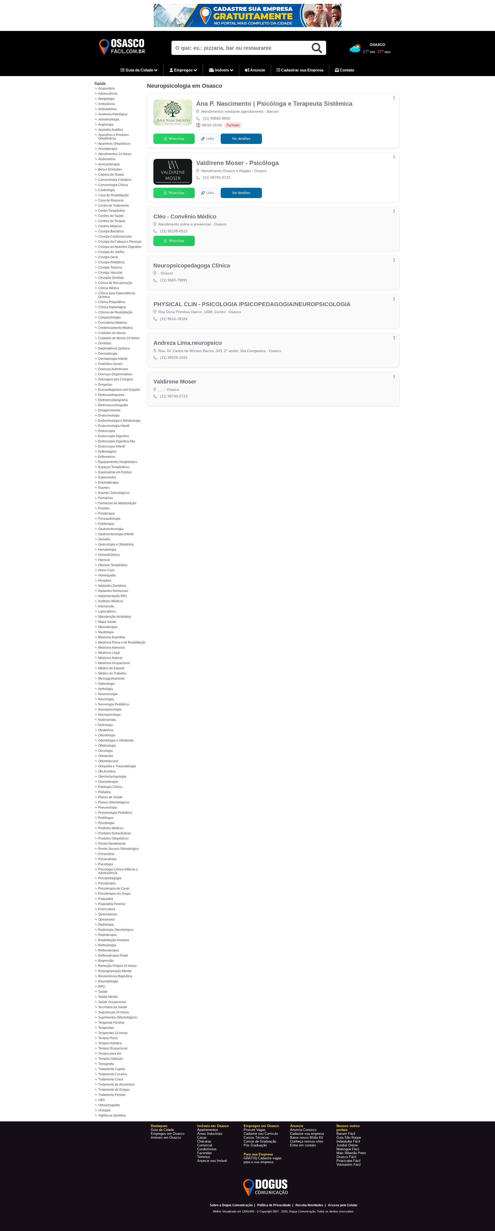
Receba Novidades (309, 1205)
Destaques (159, 1126)
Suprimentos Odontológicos (117, 1017)
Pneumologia (107, 807)
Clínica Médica (108, 288)
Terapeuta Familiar (111, 1022)
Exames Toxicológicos (113, 493)
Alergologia (106, 99)
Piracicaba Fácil (348, 1161)
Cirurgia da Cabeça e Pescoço (119, 241)
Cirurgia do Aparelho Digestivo (119, 247)
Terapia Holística (110, 1043)
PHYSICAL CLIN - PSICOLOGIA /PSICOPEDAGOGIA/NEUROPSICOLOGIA (252, 304)
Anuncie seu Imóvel (212, 1161)
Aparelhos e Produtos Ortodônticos (113, 136)
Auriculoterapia (109, 164)
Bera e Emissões (110, 169)
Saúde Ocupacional (112, 1002)
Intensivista (106, 606)
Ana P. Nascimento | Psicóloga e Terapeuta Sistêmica (274, 103)
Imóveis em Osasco (166, 1137)
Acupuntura (106, 88)
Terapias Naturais (110, 1059)
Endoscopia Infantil (111, 446)
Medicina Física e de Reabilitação (122, 642)
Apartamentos (207, 1130)
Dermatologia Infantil (112, 359)
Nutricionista (107, 720)
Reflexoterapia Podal (113, 955)
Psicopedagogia (109, 878)
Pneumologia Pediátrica (115, 812)
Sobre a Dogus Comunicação (231, 1205)
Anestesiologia (108, 119)
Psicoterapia (107, 883)
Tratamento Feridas (112, 1095)
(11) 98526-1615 (173, 357)
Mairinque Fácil (347, 1149)
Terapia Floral (108, 1038)
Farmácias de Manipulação (117, 503)
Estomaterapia (108, 482)
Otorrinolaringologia (112, 776)
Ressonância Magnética (115, 976)
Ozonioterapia (108, 782)
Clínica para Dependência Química (116, 295)
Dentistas (104, 343)
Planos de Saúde (110, 797)
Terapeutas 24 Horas (113, 1033)
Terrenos (203, 1157)
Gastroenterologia (110, 529)
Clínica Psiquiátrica (111, 302)
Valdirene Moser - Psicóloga (237, 162)
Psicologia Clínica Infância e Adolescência (118, 871)
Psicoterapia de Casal (113, 888)
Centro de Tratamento (113, 205)
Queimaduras (107, 914)
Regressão (106, 961)
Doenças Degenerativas (115, 374)
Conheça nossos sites (306, 1141)
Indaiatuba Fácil (348, 1141)
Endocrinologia (109, 415)
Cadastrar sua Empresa (301, 70)
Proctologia (106, 823)
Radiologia (106, 924)
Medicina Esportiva (111, 637)
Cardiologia (106, 190)
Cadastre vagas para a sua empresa (263, 1160)
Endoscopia (106, 431)
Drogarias (105, 384)
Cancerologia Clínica (113, 185)
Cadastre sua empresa (307, 1134)
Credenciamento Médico (115, 328)
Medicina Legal (109, 653)
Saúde (100, 83)
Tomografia (106, 1064)
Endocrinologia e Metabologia (119, 420)
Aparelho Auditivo (110, 130)
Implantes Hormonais (113, 591)
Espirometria (107, 477)
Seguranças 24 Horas (113, 1012)
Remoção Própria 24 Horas (117, 966)
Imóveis (222, 70)
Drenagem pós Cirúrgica (115, 379)
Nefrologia (105, 689)
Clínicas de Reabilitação (115, 312)
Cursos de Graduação (260, 1141)
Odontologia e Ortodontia (116, 740)
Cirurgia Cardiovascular (115, 236)
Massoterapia (107, 627)
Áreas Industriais (209, 1134)
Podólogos (105, 818)
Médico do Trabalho (112, 673)
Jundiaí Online (347, 1145)
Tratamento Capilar (111, 1069)
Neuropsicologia (109, 709)
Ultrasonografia (109, 1105)
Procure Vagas (255, 1130)
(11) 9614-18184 (173, 319)
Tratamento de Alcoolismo (116, 1084)
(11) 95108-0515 (173, 231)
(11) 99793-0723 (216, 177)
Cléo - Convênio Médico (184, 216)
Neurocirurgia (108, 694)
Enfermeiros (106, 457)
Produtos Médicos (110, 828)
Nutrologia (105, 725)
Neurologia (106, 699)
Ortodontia (105, 756)
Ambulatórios (107, 109)
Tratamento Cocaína (112, 1074)
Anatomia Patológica (112, 114)
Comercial (204, 1145)
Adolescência (107, 93)
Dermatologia (107, 353)
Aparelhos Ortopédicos (114, 143)
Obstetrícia (105, 730)
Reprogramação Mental (114, 971)
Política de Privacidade (274, 1205)
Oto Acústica (107, 771)
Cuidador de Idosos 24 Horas (118, 338)
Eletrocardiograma (111, 395)
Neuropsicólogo (109, 714)
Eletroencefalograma (113, 400)
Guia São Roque (348, 1137)
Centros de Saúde (111, 216)
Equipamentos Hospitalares (117, 462)
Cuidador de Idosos (112, 333)
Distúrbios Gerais (110, 364)
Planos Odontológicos (113, 802)
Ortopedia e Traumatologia (117, 766)
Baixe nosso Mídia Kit (306, 1137)
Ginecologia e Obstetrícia (116, 544)
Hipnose (104, 560)
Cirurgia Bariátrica (111, 231)
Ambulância (106, 104)
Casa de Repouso (111, 200)
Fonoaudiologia (109, 518)
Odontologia (107, 735)
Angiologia (105, 124)
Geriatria (104, 539)
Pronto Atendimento (112, 843)
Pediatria (104, 792)
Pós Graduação (255, 1145)
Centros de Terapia (111, 221)
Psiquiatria (105, 899)
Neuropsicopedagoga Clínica (191, 265)
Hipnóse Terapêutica (112, 565)
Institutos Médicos (110, 601)
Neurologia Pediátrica (113, 704)
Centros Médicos (110, 226)
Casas (202, 1137)
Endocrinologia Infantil (114, 426)
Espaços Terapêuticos (113, 467)
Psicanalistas (107, 859)
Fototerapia (106, 524)
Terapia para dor (109, 1053)
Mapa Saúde (107, 622)
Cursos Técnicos (256, 1137)
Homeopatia (107, 575)
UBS (101, 1100)
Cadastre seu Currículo (261, 1134)
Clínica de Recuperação (115, 283)
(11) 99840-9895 (216, 118)
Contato (346, 70)
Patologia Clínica (110, 787)
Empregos (183, 70)
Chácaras (204, 1141)
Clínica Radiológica (112, 307)
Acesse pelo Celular (343, 1205)
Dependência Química (114, 348)
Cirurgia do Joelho (111, 252)
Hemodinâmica (109, 555)
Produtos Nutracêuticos (114, 833)
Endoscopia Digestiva (113, 436)
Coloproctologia (109, 317)
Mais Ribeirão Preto (351, 1153)
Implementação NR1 (112, 596)
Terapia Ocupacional (112, 1048)
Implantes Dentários (112, 586)
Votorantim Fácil (348, 1165)
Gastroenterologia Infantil (116, 534)
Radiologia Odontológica (115, 930)
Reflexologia (107, 945)
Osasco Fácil (346, 1157)
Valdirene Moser (174, 381)
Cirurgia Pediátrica (111, 262)
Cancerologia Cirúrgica (114, 180)
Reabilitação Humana (113, 940)
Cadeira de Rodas (111, 174)
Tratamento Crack (110, 1079)
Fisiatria (103, 508)
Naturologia (106, 684)
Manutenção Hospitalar (114, 616)
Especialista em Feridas (115, 472)
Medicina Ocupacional (114, 663)
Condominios (207, 1149)
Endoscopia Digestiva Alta (116, 441)
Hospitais (104, 580)
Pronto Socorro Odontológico (118, 849)
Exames (104, 488)
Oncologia (105, 751)
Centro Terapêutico (111, 211)
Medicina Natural (110, 658)
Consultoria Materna (112, 322)
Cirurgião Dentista (111, 278)
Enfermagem (107, 451)
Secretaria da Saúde (112, 1007)
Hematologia (107, 549)
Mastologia (106, 632)
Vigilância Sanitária (112, 1115)
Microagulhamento (111, 678)
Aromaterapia (107, 149)
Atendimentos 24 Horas (114, 154)
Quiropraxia (106, 919)
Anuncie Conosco (303, 1130)
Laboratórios (107, 611)
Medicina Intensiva (111, 647)
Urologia (104, 1110)
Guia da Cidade (139, 70)
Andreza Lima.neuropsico (187, 343)
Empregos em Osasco (167, 1134)
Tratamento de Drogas (114, 1089)
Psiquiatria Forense (112, 904)
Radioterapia (107, 935)
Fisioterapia (106, 513)
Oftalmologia (107, 745)
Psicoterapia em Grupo (114, 893)
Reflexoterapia (108, 950)
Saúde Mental (108, 997)
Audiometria (106, 159)
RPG (101, 986)
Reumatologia (108, 981)
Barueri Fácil (345, 1134)
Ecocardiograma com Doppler (119, 390)
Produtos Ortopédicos (113, 838)
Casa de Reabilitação (113, 195)
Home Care (106, 570)
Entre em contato (303, 1145)
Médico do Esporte (111, 668)
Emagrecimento (109, 410)
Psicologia (105, 864)
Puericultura (106, 909)
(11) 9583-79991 (173, 280)
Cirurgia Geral (108, 257)
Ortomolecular (108, 761)
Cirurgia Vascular (110, 272)
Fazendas (204, 1153)
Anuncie (257, 70)
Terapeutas (106, 1028)
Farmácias (105, 498)
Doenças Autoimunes (113, 369)
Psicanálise (106, 854)
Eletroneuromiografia (113, 405)
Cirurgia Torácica (110, 267)
